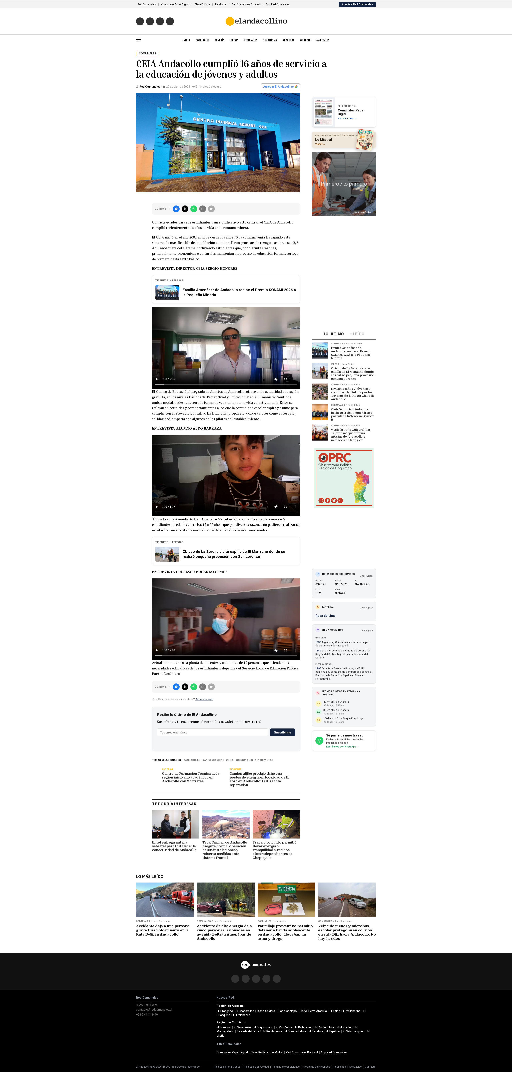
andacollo (192, 760)
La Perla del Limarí (249, 1031)
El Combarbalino (295, 1031)
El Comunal (224, 1027)
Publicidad (340, 1066)
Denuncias (355, 1066)
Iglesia (234, 40)
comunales (245, 760)
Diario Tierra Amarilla (313, 1011)
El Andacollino (324, 1027)
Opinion (305, 40)
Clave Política (202, 4)
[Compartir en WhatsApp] (193, 208)
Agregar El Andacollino (278, 86)
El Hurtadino (345, 1027)
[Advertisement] (344, 244)
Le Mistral (220, 4)
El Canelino (316, 1031)
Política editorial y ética (227, 1066)
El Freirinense (241, 1015)
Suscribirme (282, 732)
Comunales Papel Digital (175, 4)
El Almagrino (225, 1011)
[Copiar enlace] (211, 208)
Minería (219, 40)
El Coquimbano (263, 1027)
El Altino (335, 1011)
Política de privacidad (256, 1066)
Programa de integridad (316, 1066)
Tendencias (270, 40)
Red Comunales (147, 4)
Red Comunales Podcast (246, 4)
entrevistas (264, 760)
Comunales (202, 40)
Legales (324, 40)
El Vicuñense (284, 1027)
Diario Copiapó (287, 1011)
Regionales (250, 40)
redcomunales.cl (146, 1004)
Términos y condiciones (286, 1066)
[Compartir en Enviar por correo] (202, 208)
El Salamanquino (354, 1031)
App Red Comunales (277, 4)
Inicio (186, 40)
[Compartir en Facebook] (176, 208)
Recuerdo (289, 40)
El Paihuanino (304, 1027)
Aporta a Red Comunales (357, 4)
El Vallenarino (352, 1011)
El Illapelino (333, 1031)
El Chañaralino (245, 1011)
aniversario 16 (214, 760)
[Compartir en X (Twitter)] (185, 208)
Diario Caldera (266, 1011)
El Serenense (242, 1027)
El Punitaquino (272, 1031)
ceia (230, 760)
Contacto (370, 1066)
